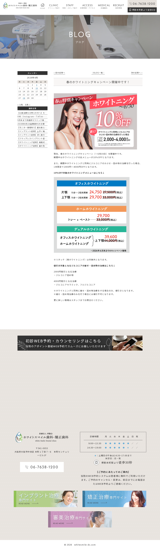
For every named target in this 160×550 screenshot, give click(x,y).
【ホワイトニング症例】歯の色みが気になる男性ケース (42, 146)
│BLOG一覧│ (98, 72)
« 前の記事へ (59, 72)
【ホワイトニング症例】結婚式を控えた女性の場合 (40, 142)
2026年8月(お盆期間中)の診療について (35, 124)
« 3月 (20, 104)
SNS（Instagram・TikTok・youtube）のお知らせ (41, 116)
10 (37, 88)
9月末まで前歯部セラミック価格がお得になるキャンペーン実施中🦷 (48, 120)
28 (24, 98)
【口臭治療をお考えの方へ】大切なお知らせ (37, 113)
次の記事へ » (136, 72)
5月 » (27, 104)
